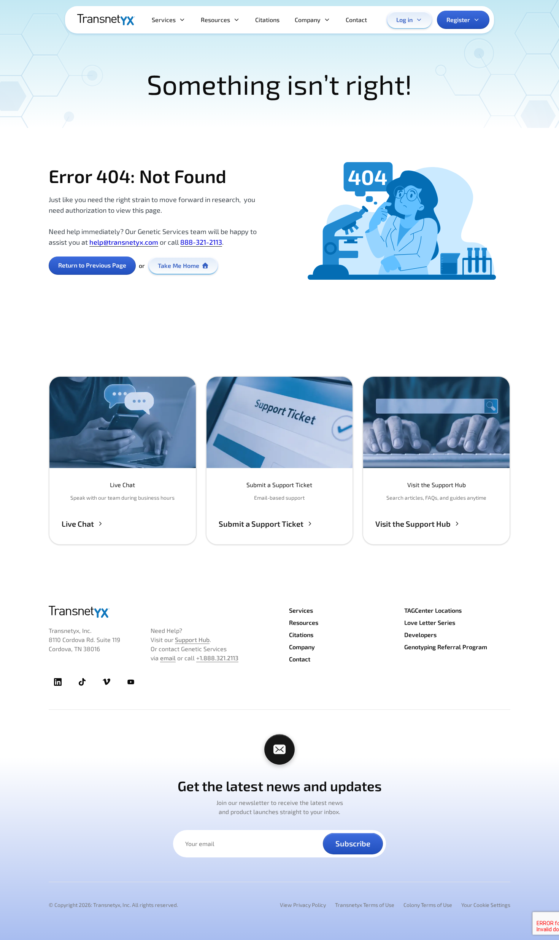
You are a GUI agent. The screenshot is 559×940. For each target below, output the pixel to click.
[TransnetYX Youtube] (131, 682)
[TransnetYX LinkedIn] (58, 682)
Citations (267, 19)
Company (308, 19)
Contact (356, 19)
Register (458, 19)
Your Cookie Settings (485, 905)
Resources (215, 19)
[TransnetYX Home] (106, 20)
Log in (404, 19)
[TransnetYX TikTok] (82, 682)
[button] (123, 460)
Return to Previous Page (92, 265)
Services (164, 19)
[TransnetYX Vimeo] (106, 682)
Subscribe (352, 843)
